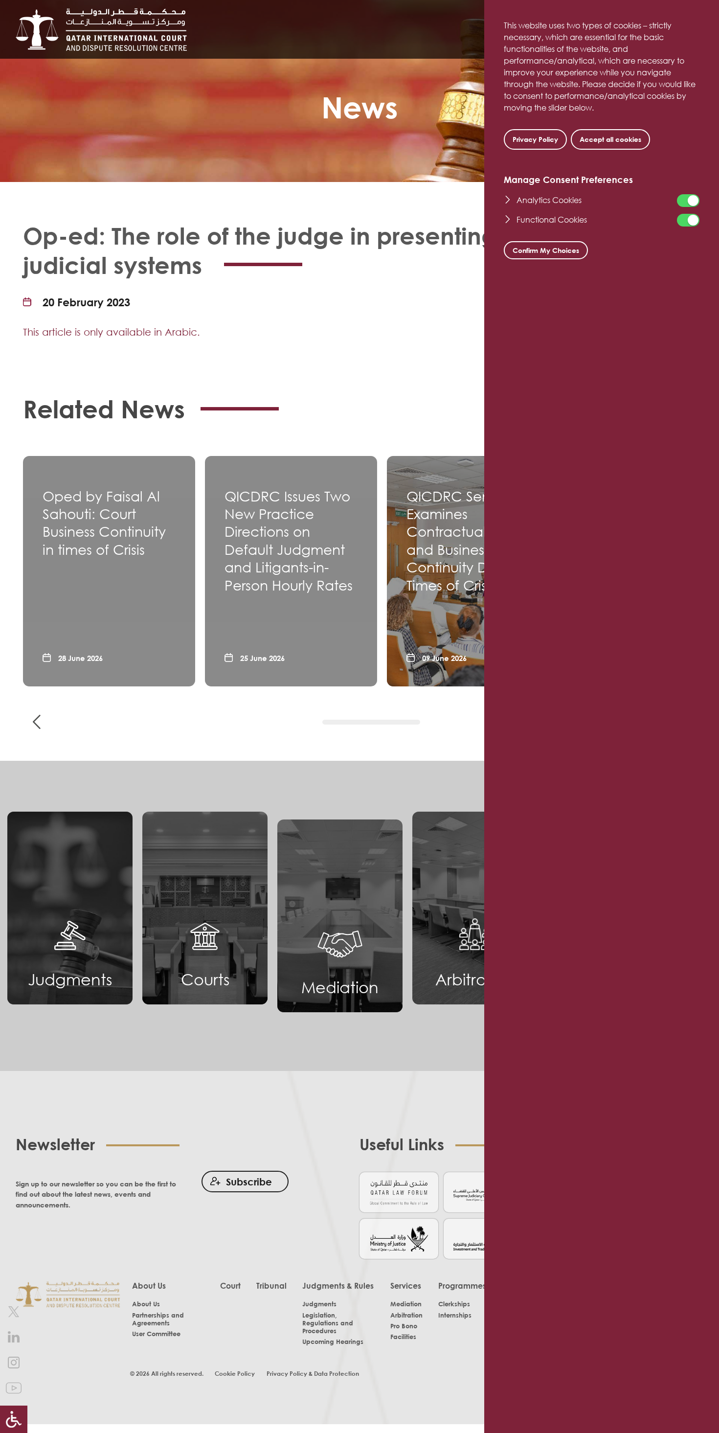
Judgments (70, 979)
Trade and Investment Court (483, 1238)
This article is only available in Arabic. (111, 332)
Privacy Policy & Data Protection (313, 1373)
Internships (455, 1315)
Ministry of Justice (399, 1238)
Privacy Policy (535, 139)
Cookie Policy (235, 1373)
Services (405, 1286)
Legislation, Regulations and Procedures (327, 1323)
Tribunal (271, 1286)
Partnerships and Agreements (158, 1319)
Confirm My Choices (546, 250)
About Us (149, 1286)
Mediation (340, 987)
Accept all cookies (610, 139)
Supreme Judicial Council (483, 1191)
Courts (205, 979)
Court (230, 1286)
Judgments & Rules (338, 1286)
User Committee (156, 1334)
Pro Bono (403, 1326)
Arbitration (475, 979)
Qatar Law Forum (399, 1191)
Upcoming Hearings (332, 1341)
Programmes (462, 1286)
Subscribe (249, 1181)
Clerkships (454, 1304)
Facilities (403, 1337)
